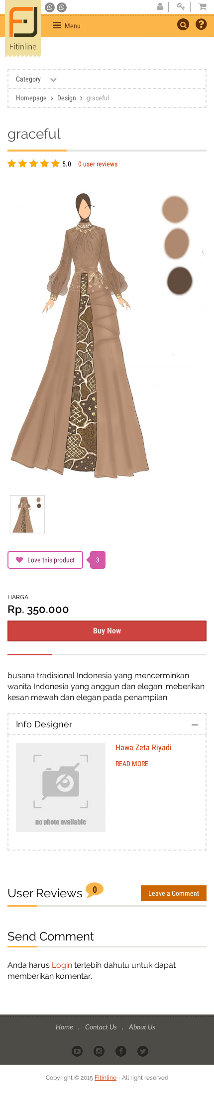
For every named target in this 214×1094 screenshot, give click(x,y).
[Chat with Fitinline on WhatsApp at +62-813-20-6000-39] (62, 7)
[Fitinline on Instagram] (100, 1051)
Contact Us (101, 1026)
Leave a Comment (173, 893)
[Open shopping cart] (200, 7)
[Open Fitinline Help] (201, 25)
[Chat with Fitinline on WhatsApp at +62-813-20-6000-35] (50, 7)
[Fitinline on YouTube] (78, 1051)
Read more (131, 764)
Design (66, 98)
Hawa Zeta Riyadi (143, 747)
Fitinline (105, 1077)
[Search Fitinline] (183, 24)
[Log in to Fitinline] (181, 7)
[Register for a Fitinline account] (160, 7)
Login (62, 965)
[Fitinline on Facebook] (121, 1051)
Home (65, 1026)
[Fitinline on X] (143, 1051)
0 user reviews (97, 164)
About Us (142, 1026)
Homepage (31, 98)
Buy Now (107, 630)
